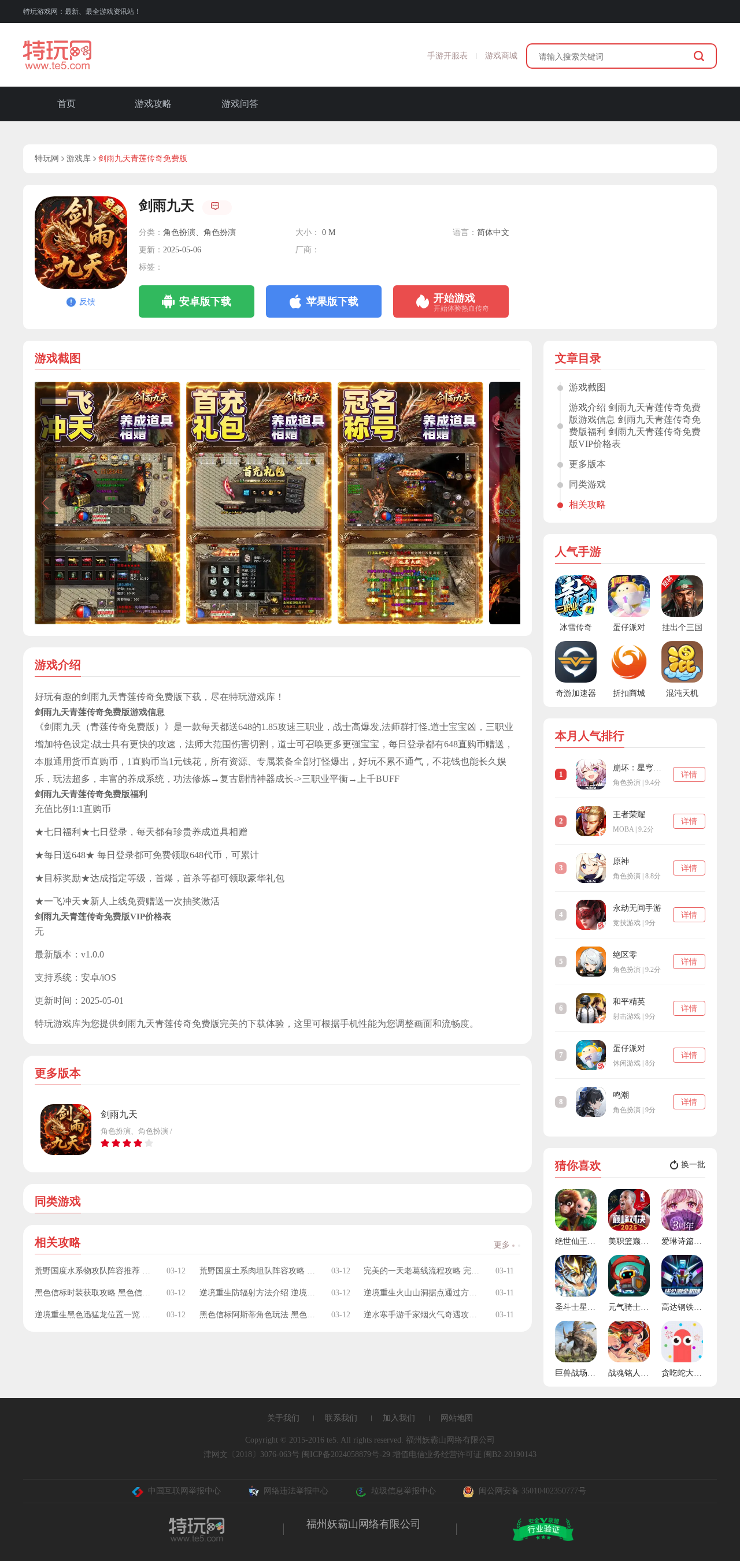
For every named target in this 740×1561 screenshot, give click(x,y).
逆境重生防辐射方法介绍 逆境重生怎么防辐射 (259, 1292)
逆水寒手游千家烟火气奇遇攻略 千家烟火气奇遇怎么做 (424, 1314)
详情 (689, 774)
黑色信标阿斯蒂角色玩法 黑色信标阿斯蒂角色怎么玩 (259, 1314)
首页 (66, 104)
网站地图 (457, 1418)
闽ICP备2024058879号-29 (346, 1454)
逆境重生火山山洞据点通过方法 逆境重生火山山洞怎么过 (424, 1292)
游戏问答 (239, 104)
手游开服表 (447, 55)
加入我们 (399, 1418)
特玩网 (47, 158)
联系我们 (341, 1418)
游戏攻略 (153, 104)
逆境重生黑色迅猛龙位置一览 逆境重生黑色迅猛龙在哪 (95, 1314)
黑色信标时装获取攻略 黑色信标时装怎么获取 (95, 1292)
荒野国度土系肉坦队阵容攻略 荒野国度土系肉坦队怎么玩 (259, 1270)
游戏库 (78, 158)
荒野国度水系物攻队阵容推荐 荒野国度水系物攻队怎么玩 (95, 1270)
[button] (510, 503)
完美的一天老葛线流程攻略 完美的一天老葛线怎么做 (424, 1270)
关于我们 (283, 1418)
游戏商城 (501, 55)
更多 (503, 1244)
